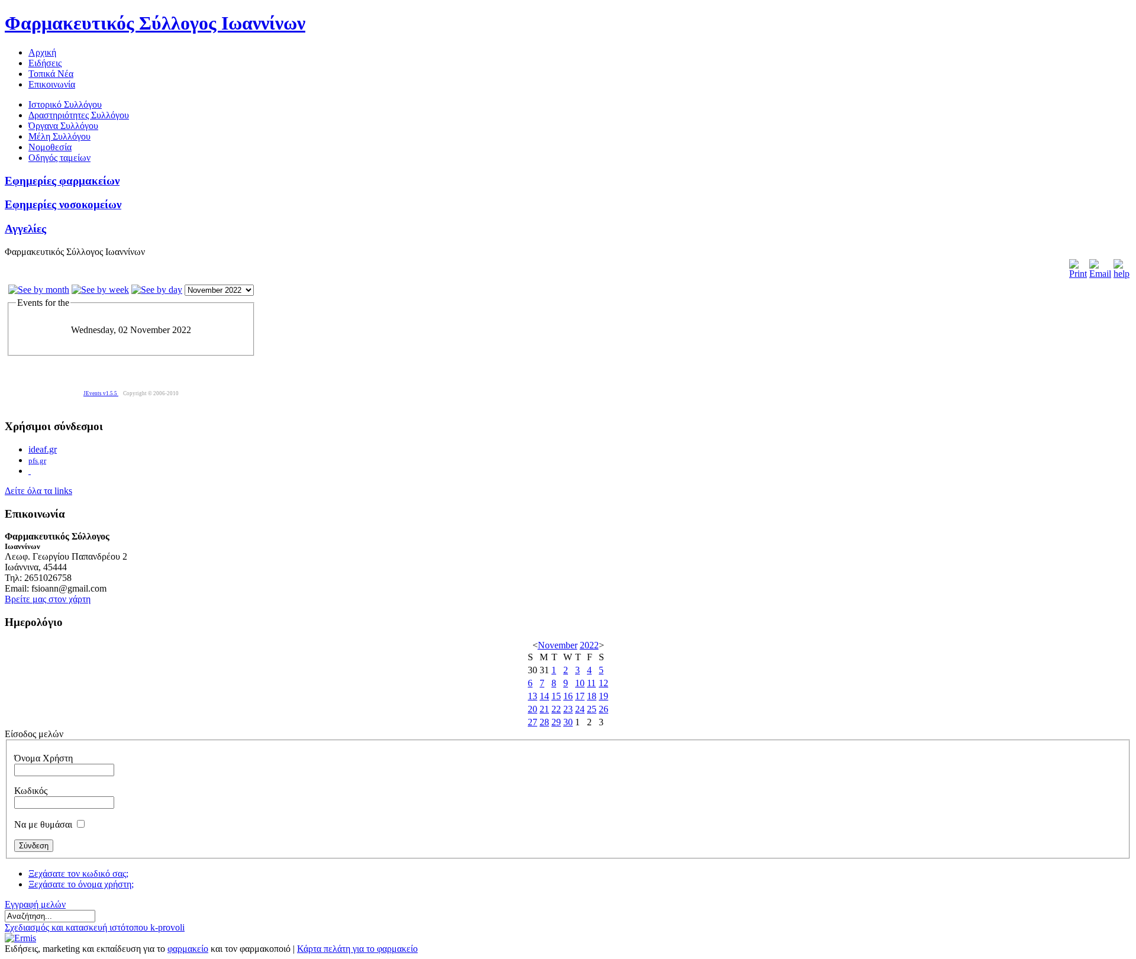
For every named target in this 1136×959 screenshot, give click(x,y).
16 (568, 696)
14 (544, 696)
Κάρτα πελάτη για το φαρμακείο (357, 949)
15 (556, 696)
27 (532, 722)
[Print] (1078, 274)
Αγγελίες (25, 228)
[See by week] (100, 290)
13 (532, 696)
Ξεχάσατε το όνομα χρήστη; (81, 884)
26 (603, 709)
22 (556, 709)
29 (556, 722)
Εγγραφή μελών (35, 904)
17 (580, 696)
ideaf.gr (42, 449)
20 (532, 709)
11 (591, 683)
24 (580, 709)
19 (603, 696)
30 (568, 722)
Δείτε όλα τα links (38, 491)
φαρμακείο (187, 949)
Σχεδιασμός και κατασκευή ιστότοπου (77, 927)
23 (568, 709)
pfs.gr (37, 460)
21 (544, 709)
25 (591, 709)
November (557, 645)
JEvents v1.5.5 (100, 393)
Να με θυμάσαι (43, 824)
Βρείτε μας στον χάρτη (48, 599)
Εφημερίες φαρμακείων (62, 181)
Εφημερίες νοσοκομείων (63, 204)
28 (544, 722)
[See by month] (38, 290)
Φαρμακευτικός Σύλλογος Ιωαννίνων (155, 23)
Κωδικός (30, 791)
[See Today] (156, 290)
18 (591, 696)
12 (603, 683)
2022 (589, 645)
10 (580, 683)
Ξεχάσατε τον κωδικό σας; (78, 873)
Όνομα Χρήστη (43, 758)
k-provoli (167, 927)
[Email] (1100, 274)
